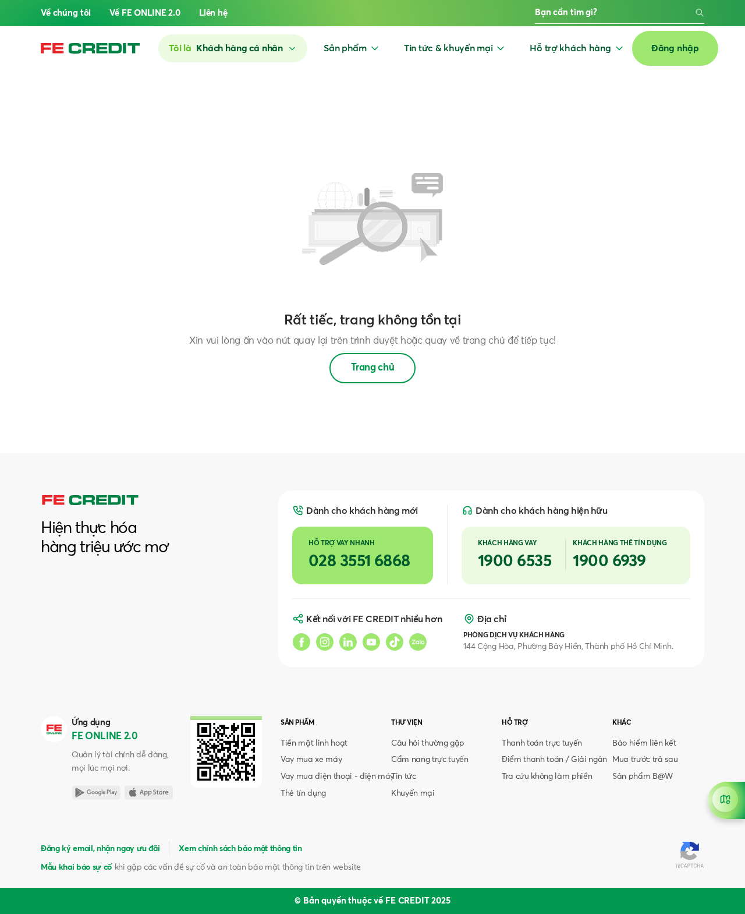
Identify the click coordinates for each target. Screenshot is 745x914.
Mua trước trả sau (644, 760)
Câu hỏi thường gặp (427, 743)
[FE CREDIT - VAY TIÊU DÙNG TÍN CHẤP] (90, 48)
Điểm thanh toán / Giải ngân (554, 760)
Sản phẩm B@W (642, 776)
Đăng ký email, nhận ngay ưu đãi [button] (100, 849)
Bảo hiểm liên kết (644, 743)
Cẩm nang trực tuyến (430, 760)
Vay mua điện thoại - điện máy (337, 776)
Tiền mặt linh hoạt (314, 743)
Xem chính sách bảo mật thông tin (240, 849)
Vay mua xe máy (311, 760)
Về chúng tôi (66, 13)
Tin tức (403, 776)
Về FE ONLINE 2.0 (144, 13)
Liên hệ (213, 13)
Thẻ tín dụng (303, 793)
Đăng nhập (675, 48)
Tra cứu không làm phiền (547, 776)
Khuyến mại (413, 793)
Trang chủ (373, 368)
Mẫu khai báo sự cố (76, 867)
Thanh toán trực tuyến (542, 743)
